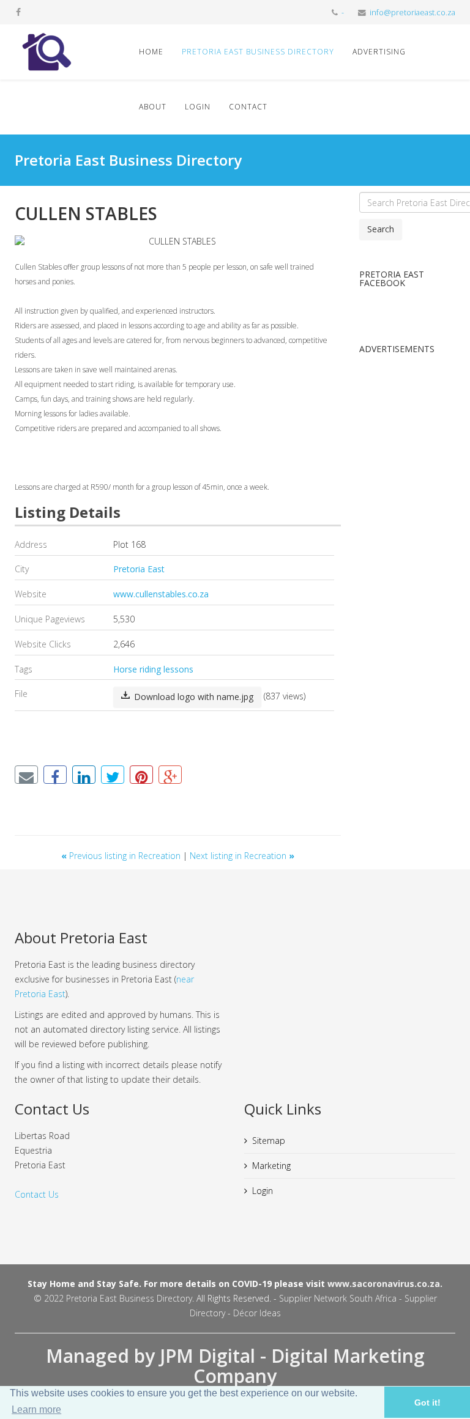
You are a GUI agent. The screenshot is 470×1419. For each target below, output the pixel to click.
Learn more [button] (36, 1409)
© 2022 (50, 1298)
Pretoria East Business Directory (258, 51)
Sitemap (268, 1140)
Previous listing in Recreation (122, 855)
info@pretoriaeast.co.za (412, 12)
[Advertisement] (407, 549)
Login (198, 106)
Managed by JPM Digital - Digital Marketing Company (235, 1365)
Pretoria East (139, 569)
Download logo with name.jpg (192, 696)
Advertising (379, 51)
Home (151, 51)
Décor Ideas (257, 1313)
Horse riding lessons (153, 669)
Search (380, 229)
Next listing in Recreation (242, 855)
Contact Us (37, 1194)
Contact (248, 106)
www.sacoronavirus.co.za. (384, 1283)
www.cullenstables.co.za (161, 594)
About (152, 106)
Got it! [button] (427, 1402)
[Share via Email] (26, 774)
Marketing (271, 1165)
